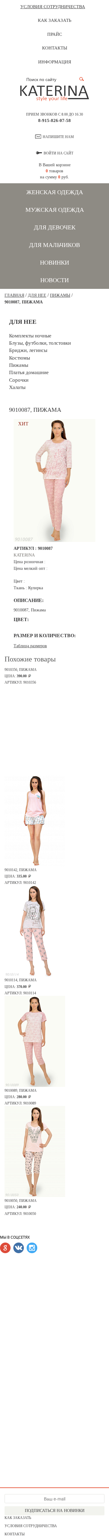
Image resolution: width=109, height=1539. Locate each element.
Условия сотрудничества (52, 6)
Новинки (54, 262)
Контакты (54, 48)
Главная (14, 295)
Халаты (17, 387)
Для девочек (54, 227)
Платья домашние (29, 372)
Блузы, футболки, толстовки (40, 343)
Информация (54, 61)
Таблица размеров (30, 646)
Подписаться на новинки (54, 1510)
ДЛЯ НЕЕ (37, 295)
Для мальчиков (54, 245)
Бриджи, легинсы (28, 350)
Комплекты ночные (30, 336)
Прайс (54, 34)
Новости (54, 280)
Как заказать (54, 20)
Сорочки (18, 380)
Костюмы (19, 358)
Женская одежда (54, 192)
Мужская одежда (54, 209)
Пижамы (60, 295)
